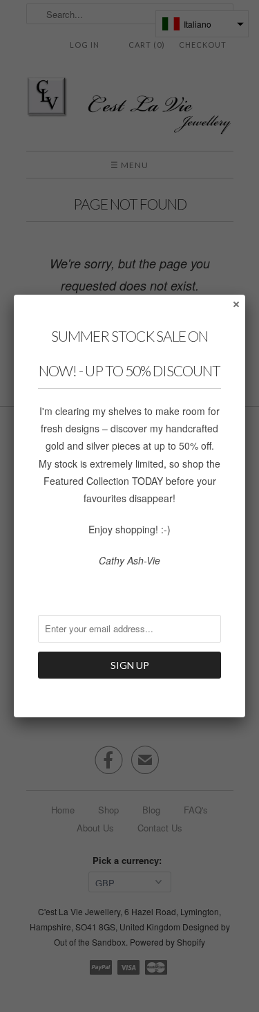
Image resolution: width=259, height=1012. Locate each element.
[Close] (235, 304)
